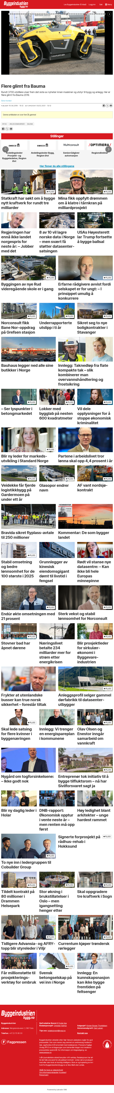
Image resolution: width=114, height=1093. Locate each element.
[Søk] (101, 4)
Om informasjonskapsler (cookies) (52, 1072)
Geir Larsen (98, 1028)
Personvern (43, 1075)
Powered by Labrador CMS (57, 1090)
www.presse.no (45, 1052)
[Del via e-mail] (111, 105)
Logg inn (92, 4)
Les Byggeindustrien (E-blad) (75, 4)
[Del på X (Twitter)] (107, 105)
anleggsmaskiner (17, 124)
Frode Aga (63, 1023)
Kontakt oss (82, 1033)
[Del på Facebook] (103, 105)
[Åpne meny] (109, 4)
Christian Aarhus (60, 1026)
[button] (5, 149)
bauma (30, 124)
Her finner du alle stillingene (57, 166)
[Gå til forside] (16, 4)
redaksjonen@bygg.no (57, 1031)
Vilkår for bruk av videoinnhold (51, 1070)
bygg (4, 124)
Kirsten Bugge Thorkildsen (97, 1026)
